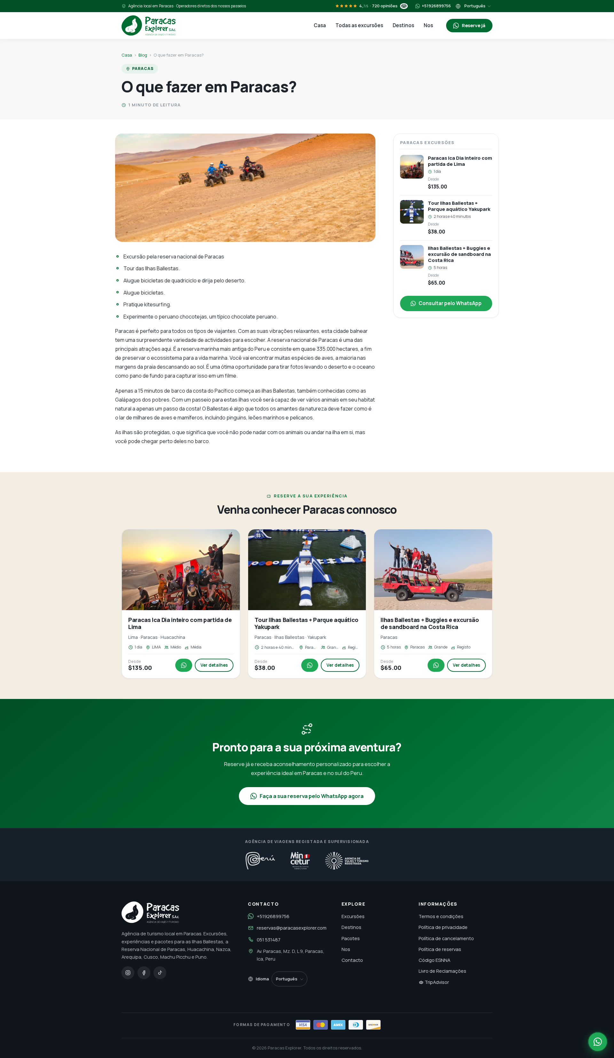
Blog (142, 55)
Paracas (143, 68)
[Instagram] (128, 972)
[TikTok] (160, 972)
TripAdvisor (436, 982)
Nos (428, 25)
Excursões (353, 916)
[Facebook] (144, 972)
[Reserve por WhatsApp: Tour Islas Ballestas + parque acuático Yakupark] (309, 665)
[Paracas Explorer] (149, 25)
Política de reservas (440, 949)
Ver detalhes (214, 665)
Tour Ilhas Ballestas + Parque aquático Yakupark (306, 623)
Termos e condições (441, 916)
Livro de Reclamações (442, 971)
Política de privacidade (443, 927)
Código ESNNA (434, 960)
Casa (320, 25)
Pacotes (351, 938)
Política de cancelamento (446, 938)
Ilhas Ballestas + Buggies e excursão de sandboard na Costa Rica (430, 623)
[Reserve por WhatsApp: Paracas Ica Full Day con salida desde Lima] (183, 665)
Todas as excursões (359, 25)
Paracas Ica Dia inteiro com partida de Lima (180, 623)
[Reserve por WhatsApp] (597, 1041)
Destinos (403, 25)
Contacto (352, 960)
